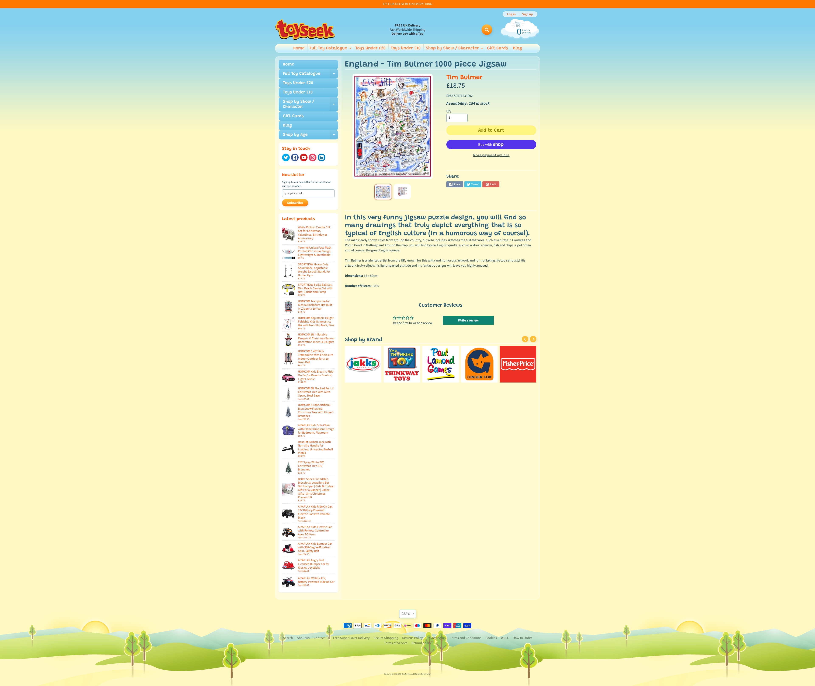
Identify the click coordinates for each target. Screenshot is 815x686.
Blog (517, 48)
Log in (511, 14)
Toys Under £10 (406, 48)
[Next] (533, 339)
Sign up (527, 14)
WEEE (505, 638)
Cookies (491, 638)
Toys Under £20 (370, 48)
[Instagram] (312, 157)
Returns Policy (412, 638)
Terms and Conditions (465, 638)
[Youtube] (304, 157)
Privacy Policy (436, 638)
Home (299, 48)
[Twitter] (286, 157)
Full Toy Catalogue (331, 49)
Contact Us (321, 638)
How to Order (522, 638)
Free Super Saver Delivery (351, 638)
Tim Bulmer (464, 77)
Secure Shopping (386, 638)
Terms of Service (396, 643)
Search (288, 638)
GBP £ (406, 613)
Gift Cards (497, 48)
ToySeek (406, 674)
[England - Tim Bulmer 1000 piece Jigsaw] (383, 192)
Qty (448, 111)
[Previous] (525, 339)
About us (303, 638)
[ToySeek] (305, 29)
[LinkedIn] (321, 157)
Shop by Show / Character (455, 49)
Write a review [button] (468, 320)
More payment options (491, 155)
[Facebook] (295, 157)
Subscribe (295, 203)
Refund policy (421, 643)
